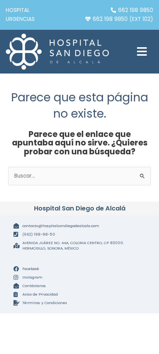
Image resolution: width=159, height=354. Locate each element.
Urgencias (20, 19)
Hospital (18, 10)
